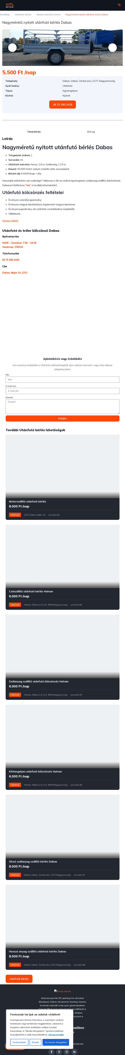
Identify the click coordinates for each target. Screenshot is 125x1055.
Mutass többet (10, 220)
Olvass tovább (56, 1034)
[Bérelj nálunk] (9, 5)
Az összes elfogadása (56, 1042)
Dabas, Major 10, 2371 (14, 272)
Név (7, 374)
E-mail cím (11, 386)
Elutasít (35, 1042)
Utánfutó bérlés (23, 14)
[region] (39, 1029)
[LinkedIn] (74, 1052)
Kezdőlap (5, 14)
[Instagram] (67, 1052)
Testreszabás (19, 1042)
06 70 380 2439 (10, 260)
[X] (59, 1052)
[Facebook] (51, 1052)
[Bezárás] (70, 1012)
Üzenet (9, 397)
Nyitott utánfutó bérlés (48, 14)
